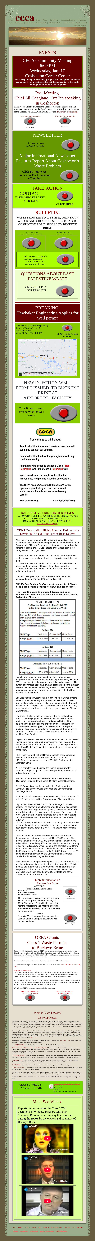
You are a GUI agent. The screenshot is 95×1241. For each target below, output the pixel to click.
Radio (45, 20)
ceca (24, 16)
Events (10, 23)
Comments (29, 23)
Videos (37, 20)
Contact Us (82, 20)
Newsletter (19, 20)
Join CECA (54, 20)
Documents (19, 23)
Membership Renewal (68, 20)
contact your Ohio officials (72, 23)
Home (10, 20)
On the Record (41, 23)
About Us (29, 20)
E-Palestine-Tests (54, 23)
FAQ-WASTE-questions (61, 1231)
